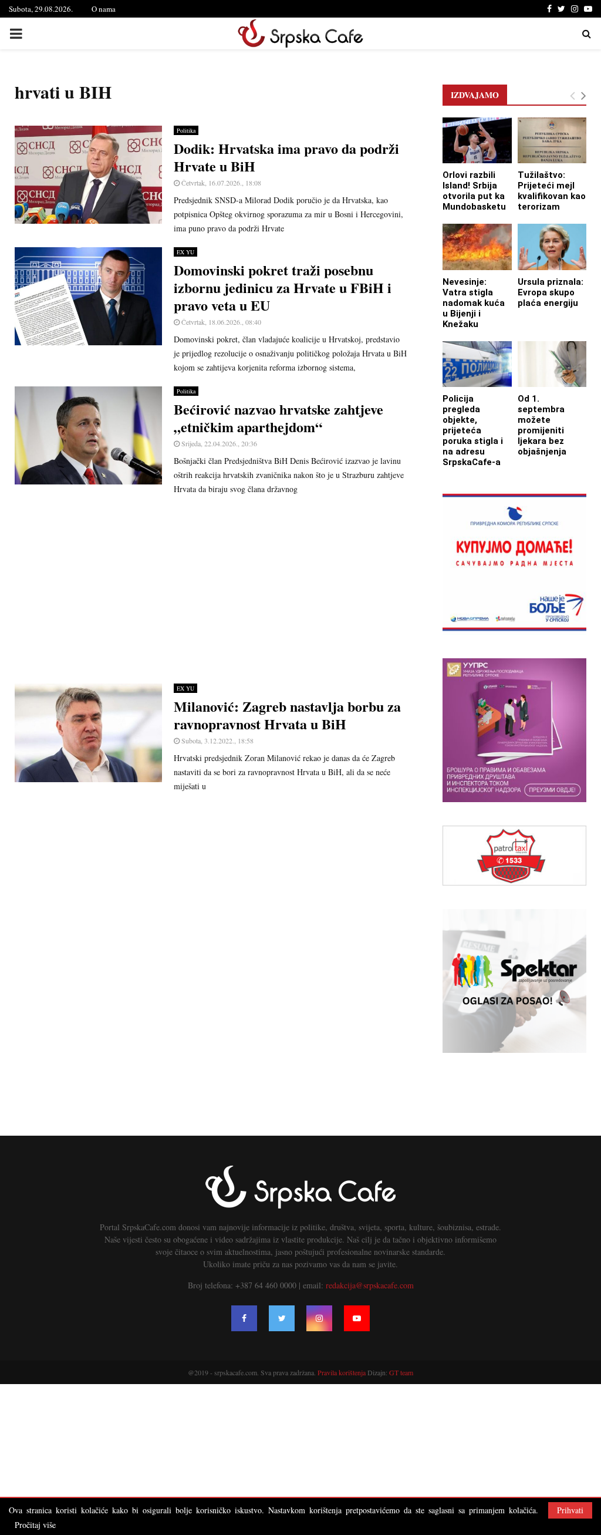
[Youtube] (357, 1318)
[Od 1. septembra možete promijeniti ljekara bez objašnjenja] (552, 364)
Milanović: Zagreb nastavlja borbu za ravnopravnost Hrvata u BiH (287, 715)
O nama (104, 9)
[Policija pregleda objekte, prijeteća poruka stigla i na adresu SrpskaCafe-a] (477, 364)
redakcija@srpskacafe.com (370, 1285)
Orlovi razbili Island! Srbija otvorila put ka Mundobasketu (474, 191)
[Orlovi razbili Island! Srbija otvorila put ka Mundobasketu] (477, 140)
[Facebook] (244, 1318)
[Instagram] (319, 1318)
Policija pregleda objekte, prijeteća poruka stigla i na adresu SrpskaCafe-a (473, 430)
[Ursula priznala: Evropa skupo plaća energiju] (552, 247)
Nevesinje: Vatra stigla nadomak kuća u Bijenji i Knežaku (474, 303)
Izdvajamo (475, 95)
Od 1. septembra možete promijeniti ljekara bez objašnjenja (542, 425)
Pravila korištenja (342, 1372)
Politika (186, 130)
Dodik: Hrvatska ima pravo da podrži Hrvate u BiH (286, 157)
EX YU (185, 252)
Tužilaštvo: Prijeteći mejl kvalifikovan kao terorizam (552, 191)
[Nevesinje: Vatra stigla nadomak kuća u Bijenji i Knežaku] (477, 247)
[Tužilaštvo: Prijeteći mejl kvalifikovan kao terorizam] (552, 140)
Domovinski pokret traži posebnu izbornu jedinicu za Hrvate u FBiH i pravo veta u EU (282, 287)
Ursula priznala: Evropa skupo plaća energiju (550, 292)
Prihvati (570, 1510)
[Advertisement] (211, 589)
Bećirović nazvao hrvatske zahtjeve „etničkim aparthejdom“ (278, 418)
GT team (401, 1372)
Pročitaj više (35, 1525)
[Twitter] (282, 1318)
